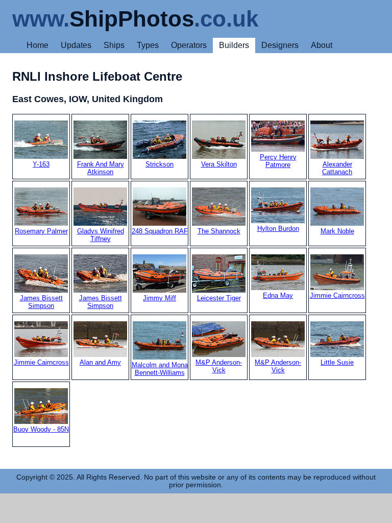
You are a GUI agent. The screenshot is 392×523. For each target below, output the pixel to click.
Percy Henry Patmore (278, 161)
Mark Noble (337, 231)
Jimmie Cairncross (337, 295)
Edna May (278, 295)
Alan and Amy (100, 362)
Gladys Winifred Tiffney (100, 235)
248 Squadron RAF (160, 231)
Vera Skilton (219, 164)
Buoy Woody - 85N (41, 429)
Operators (189, 45)
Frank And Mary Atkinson (100, 168)
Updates (76, 45)
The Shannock (219, 231)
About (321, 45)
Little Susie (337, 362)
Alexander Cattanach (337, 168)
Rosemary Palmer (41, 231)
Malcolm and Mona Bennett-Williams (160, 368)
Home (37, 45)
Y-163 (41, 164)
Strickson (159, 164)
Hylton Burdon (278, 228)
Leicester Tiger (219, 298)
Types (148, 45)
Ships (114, 45)
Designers (280, 45)
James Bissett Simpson (41, 302)
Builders (234, 45)
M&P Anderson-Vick (218, 366)
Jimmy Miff (159, 298)
